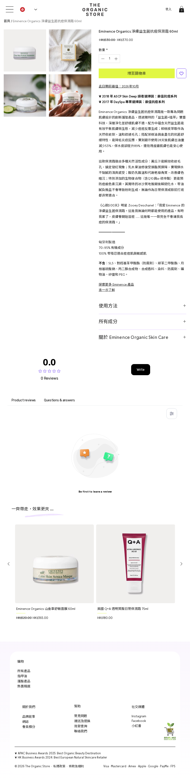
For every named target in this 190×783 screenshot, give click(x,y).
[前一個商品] (8, 564)
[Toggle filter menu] (171, 413)
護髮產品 (23, 681)
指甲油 (22, 676)
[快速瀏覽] (54, 563)
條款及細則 (76, 766)
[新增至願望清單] (181, 73)
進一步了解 (107, 290)
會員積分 (28, 727)
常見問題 (80, 716)
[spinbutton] (109, 59)
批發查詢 (80, 726)
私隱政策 (59, 766)
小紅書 (136, 726)
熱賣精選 (23, 686)
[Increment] (116, 59)
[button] (181, 9)
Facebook (139, 721)
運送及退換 (82, 721)
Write (141, 370)
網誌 (25, 722)
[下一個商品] (181, 564)
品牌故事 (28, 716)
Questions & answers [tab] (59, 400)
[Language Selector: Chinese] (28, 9)
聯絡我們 (80, 731)
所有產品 (23, 671)
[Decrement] (102, 59)
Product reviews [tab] (24, 400)
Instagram (139, 716)
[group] (95, 581)
